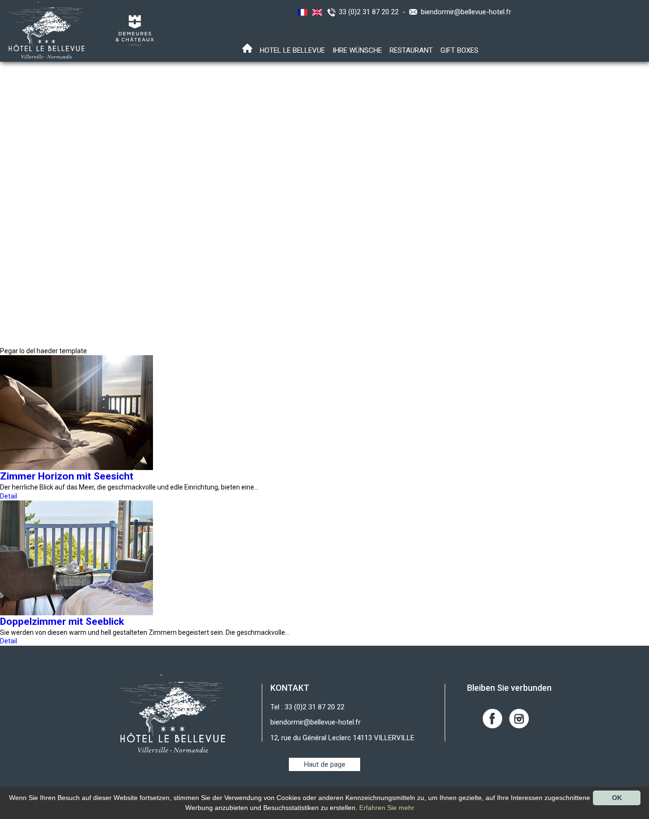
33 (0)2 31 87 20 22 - (374, 12)
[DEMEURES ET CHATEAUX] (131, 30)
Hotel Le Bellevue (292, 50)
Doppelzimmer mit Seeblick (62, 621)
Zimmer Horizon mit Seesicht (67, 476)
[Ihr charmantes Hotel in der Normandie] (43, 30)
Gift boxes (459, 50)
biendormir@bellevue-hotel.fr (466, 12)
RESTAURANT (411, 50)
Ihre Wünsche (357, 50)
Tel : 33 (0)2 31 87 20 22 (307, 707)
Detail (8, 496)
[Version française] (301, 12)
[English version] (316, 12)
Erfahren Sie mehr (386, 807)
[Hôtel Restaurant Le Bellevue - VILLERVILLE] (172, 713)
